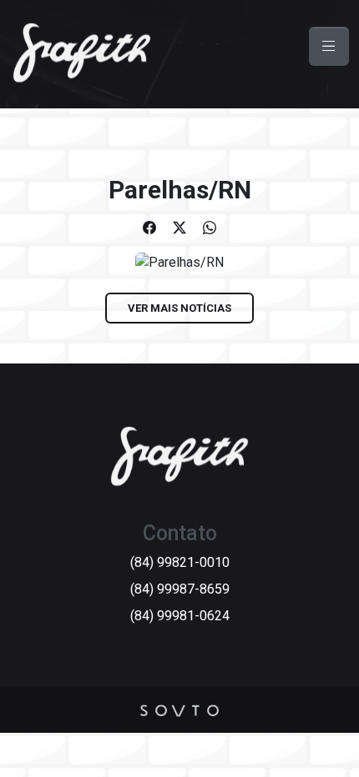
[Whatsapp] (209, 228)
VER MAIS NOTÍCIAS (179, 308)
